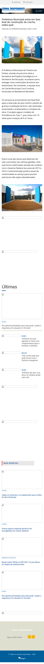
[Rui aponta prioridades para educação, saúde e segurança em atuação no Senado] (22, 580)
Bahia (4, 322)
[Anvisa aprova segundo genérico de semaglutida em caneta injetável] (22, 513)
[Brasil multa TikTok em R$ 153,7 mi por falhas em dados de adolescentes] (22, 547)
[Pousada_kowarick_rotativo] (19, 265)
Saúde (4, 490)
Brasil (24, 353)
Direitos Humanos (9, 558)
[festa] (19, 435)
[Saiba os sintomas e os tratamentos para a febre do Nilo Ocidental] (22, 479)
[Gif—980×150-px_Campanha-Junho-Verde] (22, 614)
